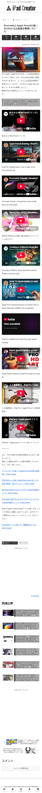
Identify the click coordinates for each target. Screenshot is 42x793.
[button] (37, 473)
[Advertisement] (21, 571)
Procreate (24, 543)
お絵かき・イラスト (10, 543)
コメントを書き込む (21, 768)
